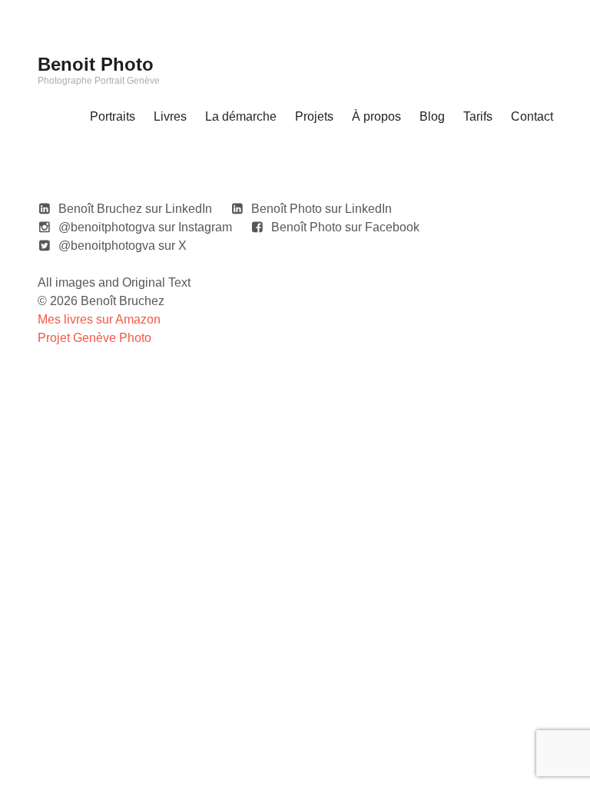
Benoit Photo (96, 64)
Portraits (112, 116)
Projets (314, 116)
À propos (376, 116)
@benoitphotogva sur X (122, 245)
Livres (170, 116)
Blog (432, 116)
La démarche (241, 116)
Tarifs (477, 116)
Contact (532, 116)
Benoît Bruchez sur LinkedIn (135, 208)
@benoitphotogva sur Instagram (145, 227)
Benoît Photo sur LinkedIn (321, 208)
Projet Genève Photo (94, 337)
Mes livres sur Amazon (99, 319)
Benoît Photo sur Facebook (345, 227)
